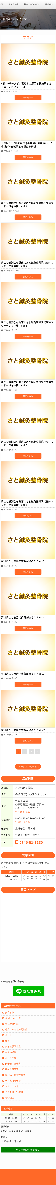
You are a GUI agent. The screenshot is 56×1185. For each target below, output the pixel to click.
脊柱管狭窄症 (11, 1024)
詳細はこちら (25, 822)
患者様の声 (13, 4)
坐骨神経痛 (10, 1052)
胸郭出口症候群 (13, 1080)
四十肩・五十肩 (13, 1063)
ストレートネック (14, 1086)
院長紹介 (49, 4)
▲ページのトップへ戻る (28, 767)
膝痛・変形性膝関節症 (16, 1029)
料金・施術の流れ (32, 4)
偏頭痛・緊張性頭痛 (15, 1075)
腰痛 (7, 1041)
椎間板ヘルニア (13, 1018)
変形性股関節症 (13, 1046)
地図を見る (24, 811)
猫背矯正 (9, 1098)
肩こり (8, 1035)
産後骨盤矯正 (11, 1069)
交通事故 (9, 1012)
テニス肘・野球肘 (14, 1092)
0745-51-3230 (30, 843)
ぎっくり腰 (10, 1058)
